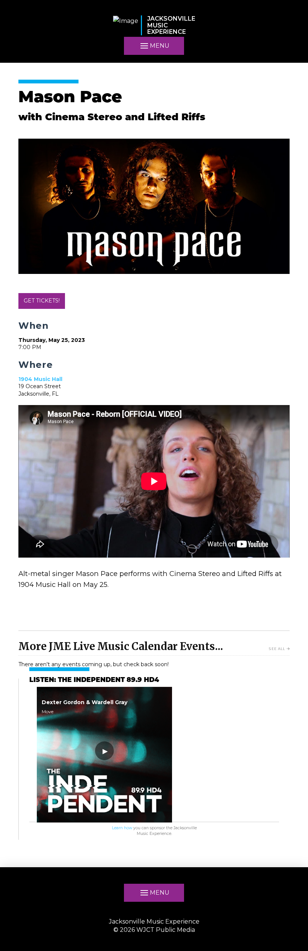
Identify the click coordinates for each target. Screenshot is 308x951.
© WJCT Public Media (154, 929)
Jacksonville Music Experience (154, 921)
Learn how (122, 828)
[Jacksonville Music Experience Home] (125, 25)
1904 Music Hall (40, 379)
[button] (154, 893)
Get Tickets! (42, 300)
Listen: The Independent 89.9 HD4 (94, 680)
